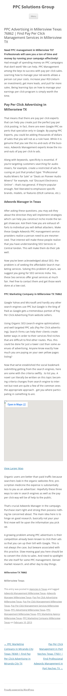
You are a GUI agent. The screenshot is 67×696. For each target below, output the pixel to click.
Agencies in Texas (38, 589)
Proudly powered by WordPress (19, 689)
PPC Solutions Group (33, 7)
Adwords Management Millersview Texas (25, 593)
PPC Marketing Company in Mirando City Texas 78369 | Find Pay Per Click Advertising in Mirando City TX (18, 653)
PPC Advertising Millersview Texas (28, 609)
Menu (33, 16)
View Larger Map (13, 468)
